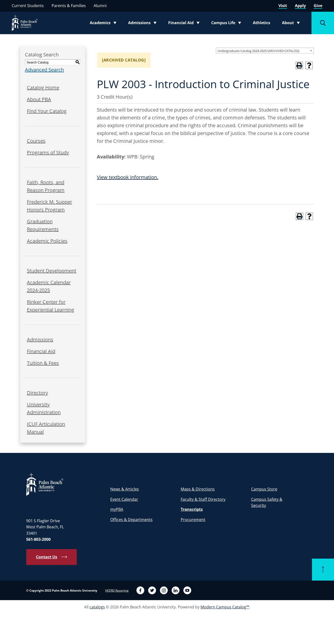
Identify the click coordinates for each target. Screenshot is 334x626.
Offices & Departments (131, 519)
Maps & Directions (198, 489)
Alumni (100, 5)
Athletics (261, 22)
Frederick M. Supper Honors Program (49, 205)
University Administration (44, 408)
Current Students (28, 5)
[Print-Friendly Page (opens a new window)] (299, 65)
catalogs (97, 607)
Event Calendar (124, 499)
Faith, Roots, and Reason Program (46, 186)
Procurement (193, 519)
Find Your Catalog (47, 111)
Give (318, 5)
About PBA (39, 99)
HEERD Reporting (117, 590)
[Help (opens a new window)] (309, 65)
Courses (36, 140)
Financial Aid (184, 23)
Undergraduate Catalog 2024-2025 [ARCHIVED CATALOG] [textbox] (258, 51)
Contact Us (46, 557)
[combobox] (265, 50)
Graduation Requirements (43, 225)
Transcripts (192, 509)
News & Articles (124, 489)
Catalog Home (43, 87)
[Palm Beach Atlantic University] (44, 484)
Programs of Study (48, 152)
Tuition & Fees (43, 363)
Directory (37, 392)
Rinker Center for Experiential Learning (50, 306)
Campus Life (227, 23)
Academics (104, 23)
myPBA (116, 509)
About (292, 23)
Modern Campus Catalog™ (224, 607)
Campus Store (264, 489)
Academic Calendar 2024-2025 (49, 286)
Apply (300, 5)
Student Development (51, 270)
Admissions (143, 23)
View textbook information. (127, 177)
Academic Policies (47, 241)
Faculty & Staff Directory (203, 499)
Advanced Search (44, 69)
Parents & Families (69, 5)
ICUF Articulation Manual (46, 428)
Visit (282, 5)
